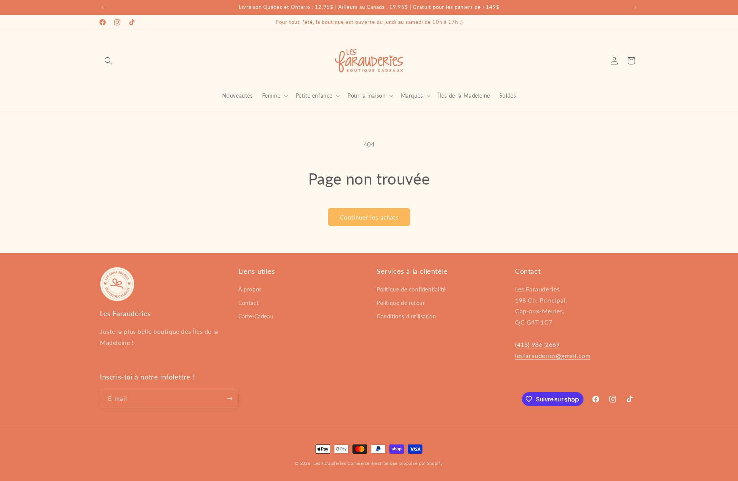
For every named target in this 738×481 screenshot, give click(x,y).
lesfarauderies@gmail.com (552, 355)
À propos (250, 289)
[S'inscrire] (229, 398)
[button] (108, 60)
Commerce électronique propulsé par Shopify (395, 463)
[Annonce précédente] (102, 7)
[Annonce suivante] (635, 7)
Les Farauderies (329, 463)
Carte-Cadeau (255, 316)
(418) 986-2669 (537, 344)
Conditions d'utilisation (406, 316)
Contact (248, 303)
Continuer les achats (369, 217)
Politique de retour (401, 303)
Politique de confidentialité (411, 289)
